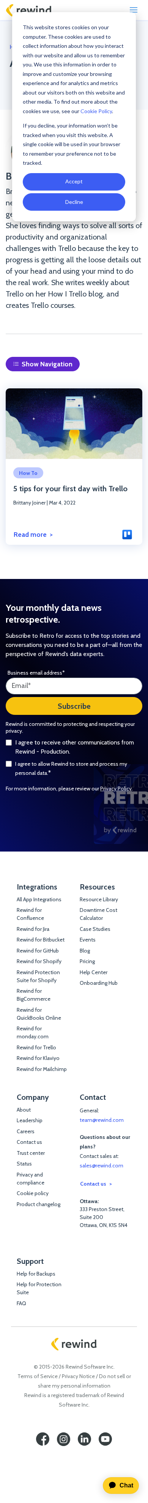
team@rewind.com (102, 1120)
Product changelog (38, 1204)
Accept (74, 181)
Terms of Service (37, 1376)
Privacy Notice (78, 1376)
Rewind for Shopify (39, 961)
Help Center (93, 972)
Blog (85, 950)
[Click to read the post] (74, 423)
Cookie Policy (96, 111)
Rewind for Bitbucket (41, 939)
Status (24, 1163)
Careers (26, 1131)
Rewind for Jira (33, 929)
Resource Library (99, 899)
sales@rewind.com (101, 1165)
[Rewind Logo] (29, 10)
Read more (30, 534)
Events (88, 939)
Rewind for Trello (36, 1047)
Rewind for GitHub (38, 950)
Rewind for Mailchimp (42, 1069)
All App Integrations (39, 899)
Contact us (29, 1142)
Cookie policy (33, 1193)
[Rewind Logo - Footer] (74, 1344)
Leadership (30, 1120)
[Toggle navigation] (134, 10)
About (24, 1109)
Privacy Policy (116, 788)
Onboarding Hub (99, 982)
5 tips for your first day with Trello (70, 488)
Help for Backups (36, 1273)
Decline (74, 202)
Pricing (87, 961)
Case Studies (95, 929)
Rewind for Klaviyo (38, 1058)
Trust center (31, 1153)
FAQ (21, 1303)
